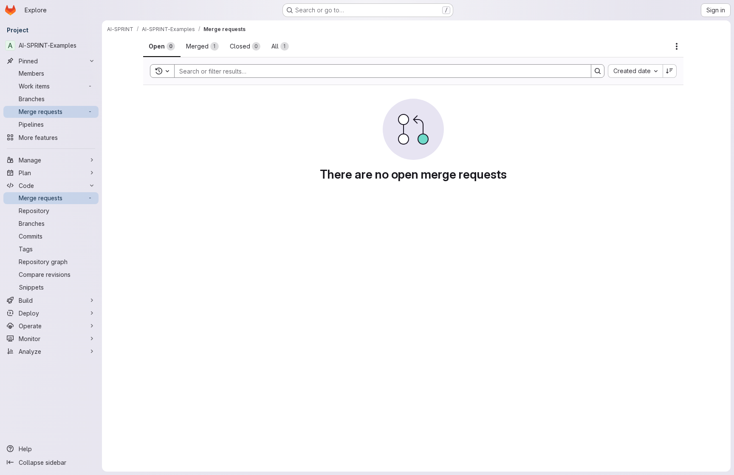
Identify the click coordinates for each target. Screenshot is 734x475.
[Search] (597, 71)
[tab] (162, 46)
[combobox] (635, 71)
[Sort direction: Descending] (670, 71)
